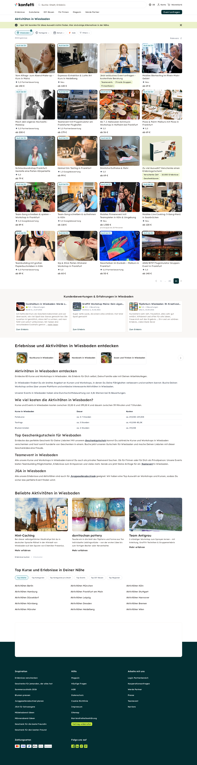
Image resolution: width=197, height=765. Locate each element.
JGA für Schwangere (25, 707)
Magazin (77, 12)
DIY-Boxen (49, 12)
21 (176, 281)
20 (169, 281)
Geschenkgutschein (95, 440)
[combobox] (91, 5)
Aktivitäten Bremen (136, 603)
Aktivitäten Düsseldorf (27, 597)
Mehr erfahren (23, 550)
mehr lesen (53, 324)
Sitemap (75, 712)
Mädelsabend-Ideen (24, 712)
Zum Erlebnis (22, 329)
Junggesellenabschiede (83, 476)
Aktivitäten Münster (25, 609)
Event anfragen (171, 12)
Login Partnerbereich (138, 678)
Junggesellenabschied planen (29, 701)
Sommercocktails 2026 (26, 689)
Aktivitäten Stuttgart (137, 591)
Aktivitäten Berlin (24, 585)
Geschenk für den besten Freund (31, 730)
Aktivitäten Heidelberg (82, 609)
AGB (73, 689)
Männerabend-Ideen (25, 718)
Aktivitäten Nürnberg (26, 603)
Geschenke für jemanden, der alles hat (33, 683)
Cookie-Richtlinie (79, 701)
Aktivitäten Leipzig (81, 597)
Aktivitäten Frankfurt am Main (87, 591)
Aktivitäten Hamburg (26, 591)
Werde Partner (92, 12)
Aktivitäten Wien (135, 609)
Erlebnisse (20, 12)
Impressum (76, 707)
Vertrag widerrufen (81, 724)
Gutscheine (34, 12)
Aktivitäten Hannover (137, 597)
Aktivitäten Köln (135, 585)
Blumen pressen (22, 695)
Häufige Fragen (79, 683)
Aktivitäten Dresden (81, 603)
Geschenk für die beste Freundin (31, 724)
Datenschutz (77, 695)
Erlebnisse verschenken (26, 678)
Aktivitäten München (82, 585)
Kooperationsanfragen (139, 683)
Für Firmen (63, 12)
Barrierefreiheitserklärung (84, 718)
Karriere (132, 707)
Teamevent (147, 464)
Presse (131, 695)
